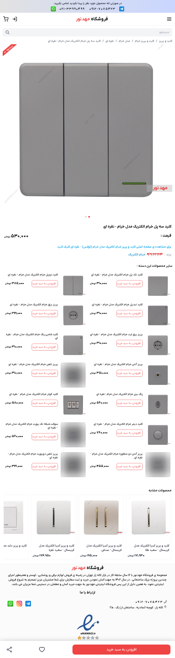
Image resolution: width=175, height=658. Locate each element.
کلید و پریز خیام (144, 41)
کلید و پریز (165, 41)
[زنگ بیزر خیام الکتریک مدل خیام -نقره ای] (157, 404)
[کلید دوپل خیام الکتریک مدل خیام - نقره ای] (73, 285)
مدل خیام (124, 41)
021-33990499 (72, 9)
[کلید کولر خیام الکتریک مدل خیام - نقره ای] (73, 404)
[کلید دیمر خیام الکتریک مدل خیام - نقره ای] (157, 434)
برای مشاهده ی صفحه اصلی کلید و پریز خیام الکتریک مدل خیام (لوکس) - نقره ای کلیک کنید (114, 247)
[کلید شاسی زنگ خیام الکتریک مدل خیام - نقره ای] (73, 345)
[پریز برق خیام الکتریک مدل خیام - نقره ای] (73, 315)
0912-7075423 (102, 9)
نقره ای (110, 41)
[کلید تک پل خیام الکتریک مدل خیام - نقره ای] (157, 285)
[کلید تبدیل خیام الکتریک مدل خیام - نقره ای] (157, 315)
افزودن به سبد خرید (129, 283)
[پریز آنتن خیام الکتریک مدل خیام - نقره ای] (157, 375)
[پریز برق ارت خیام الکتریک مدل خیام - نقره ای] (157, 345)
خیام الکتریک (136, 254)
